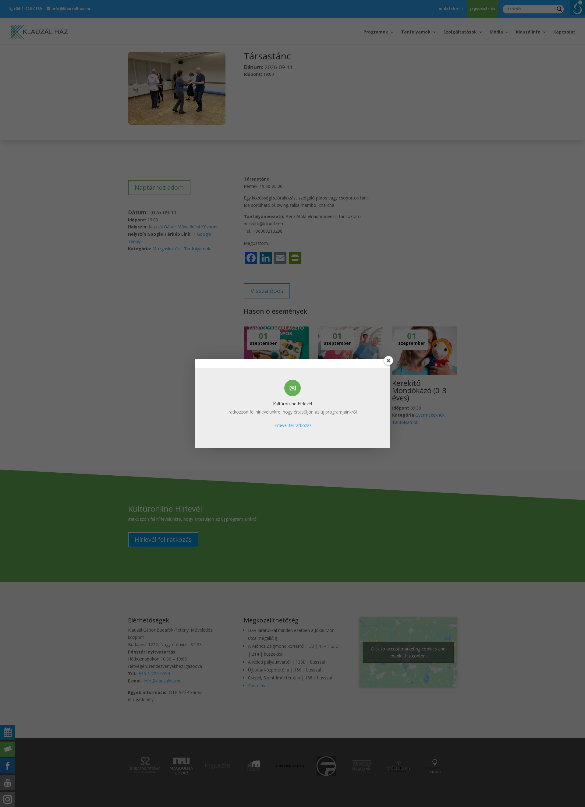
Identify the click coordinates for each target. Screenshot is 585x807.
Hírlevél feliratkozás (292, 425)
